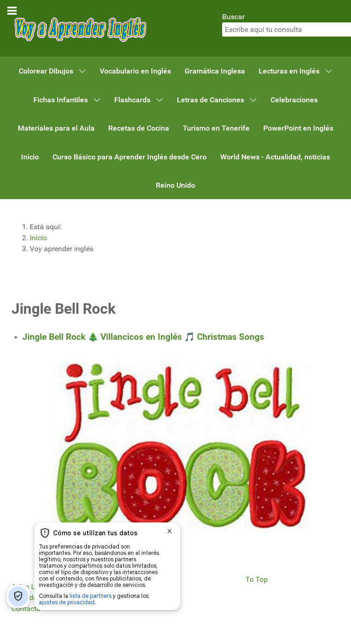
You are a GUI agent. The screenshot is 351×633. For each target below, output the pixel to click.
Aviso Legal (30, 586)
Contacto (26, 608)
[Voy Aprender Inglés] (80, 27)
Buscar (233, 16)
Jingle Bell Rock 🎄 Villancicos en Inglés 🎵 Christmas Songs (143, 337)
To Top (256, 579)
